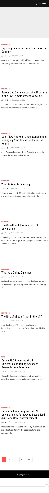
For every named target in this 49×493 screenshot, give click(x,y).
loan (3, 357)
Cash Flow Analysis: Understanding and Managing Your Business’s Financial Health (24, 140)
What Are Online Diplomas (16, 272)
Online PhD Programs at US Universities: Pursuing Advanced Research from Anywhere (19, 364)
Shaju (6, 100)
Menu (44, 4)
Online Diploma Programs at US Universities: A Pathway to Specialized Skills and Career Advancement (23, 415)
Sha (6, 56)
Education (5, 45)
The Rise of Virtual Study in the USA (21, 316)
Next (29, 459)
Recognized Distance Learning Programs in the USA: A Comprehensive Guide (24, 94)
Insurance (5, 181)
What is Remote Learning (15, 184)
